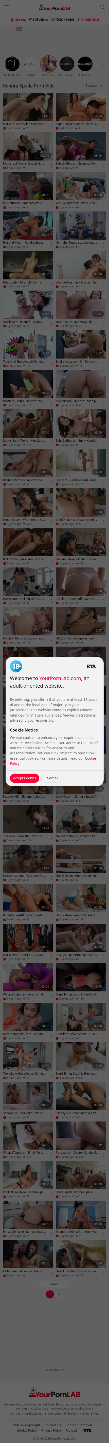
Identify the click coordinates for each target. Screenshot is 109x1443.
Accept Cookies (24, 778)
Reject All (51, 778)
